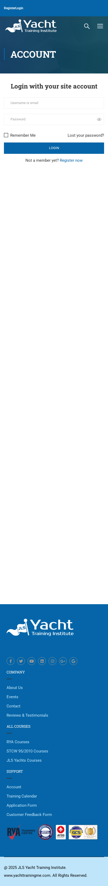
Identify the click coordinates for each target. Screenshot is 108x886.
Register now (71, 160)
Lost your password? (86, 135)
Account (14, 787)
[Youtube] (31, 661)
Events (12, 697)
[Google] (73, 661)
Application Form (22, 805)
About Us (15, 687)
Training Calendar (22, 796)
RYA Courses (18, 742)
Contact (13, 706)
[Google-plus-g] (63, 661)
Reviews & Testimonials (27, 715)
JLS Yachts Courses (24, 760)
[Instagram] (52, 661)
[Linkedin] (42, 661)
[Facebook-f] (10, 661)
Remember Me (22, 135)
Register (9, 8)
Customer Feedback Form (29, 814)
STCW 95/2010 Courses (27, 751)
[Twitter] (21, 661)
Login (19, 8)
